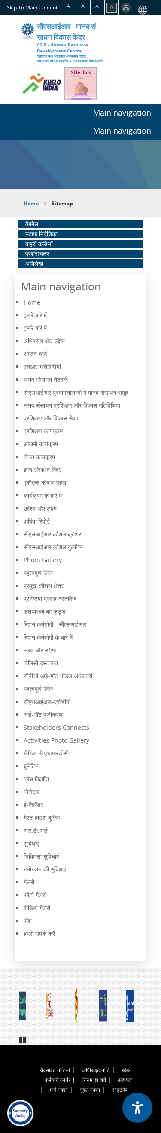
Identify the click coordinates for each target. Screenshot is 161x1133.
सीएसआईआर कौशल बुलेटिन (53, 547)
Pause (23, 1039)
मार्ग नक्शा (59, 1089)
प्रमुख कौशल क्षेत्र (44, 586)
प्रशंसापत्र (37, 254)
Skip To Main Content (32, 7)
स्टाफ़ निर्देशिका (41, 234)
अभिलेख (34, 263)
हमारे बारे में (35, 328)
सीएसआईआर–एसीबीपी (47, 701)
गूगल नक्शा (90, 1089)
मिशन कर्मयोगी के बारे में (48, 637)
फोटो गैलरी (35, 895)
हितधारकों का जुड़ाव (45, 611)
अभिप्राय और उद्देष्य (44, 341)
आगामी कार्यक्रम (41, 444)
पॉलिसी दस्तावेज (41, 663)
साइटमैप (120, 1089)
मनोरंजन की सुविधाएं (45, 869)
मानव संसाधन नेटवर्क (46, 379)
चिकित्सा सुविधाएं (41, 856)
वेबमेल (31, 224)
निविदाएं (31, 792)
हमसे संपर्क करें (39, 933)
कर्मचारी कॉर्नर (57, 1080)
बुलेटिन (31, 766)
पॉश (28, 921)
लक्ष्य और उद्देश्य (40, 650)
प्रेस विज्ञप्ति (36, 779)
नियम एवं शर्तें (94, 1080)
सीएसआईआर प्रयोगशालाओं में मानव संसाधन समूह (76, 392)
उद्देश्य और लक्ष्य (40, 508)
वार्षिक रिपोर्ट (37, 521)
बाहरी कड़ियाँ (38, 244)
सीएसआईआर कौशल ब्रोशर (52, 534)
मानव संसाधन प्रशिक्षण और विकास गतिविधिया (72, 405)
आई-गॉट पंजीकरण (43, 714)
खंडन (127, 1070)
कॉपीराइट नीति (96, 1070)
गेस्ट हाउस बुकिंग (42, 817)
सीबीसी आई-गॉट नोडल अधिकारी (58, 676)
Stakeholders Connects (56, 727)
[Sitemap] (126, 8)
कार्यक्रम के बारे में (43, 495)
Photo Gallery (43, 560)
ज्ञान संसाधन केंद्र (42, 470)
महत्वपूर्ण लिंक (38, 573)
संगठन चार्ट (35, 354)
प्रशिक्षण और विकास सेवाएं (51, 418)
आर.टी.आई (36, 830)
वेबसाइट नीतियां (55, 1070)
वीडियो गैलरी (37, 908)
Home (31, 203)
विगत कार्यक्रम (39, 457)
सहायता (125, 1080)
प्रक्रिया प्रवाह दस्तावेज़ (50, 598)
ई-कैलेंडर (33, 805)
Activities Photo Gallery (56, 740)
